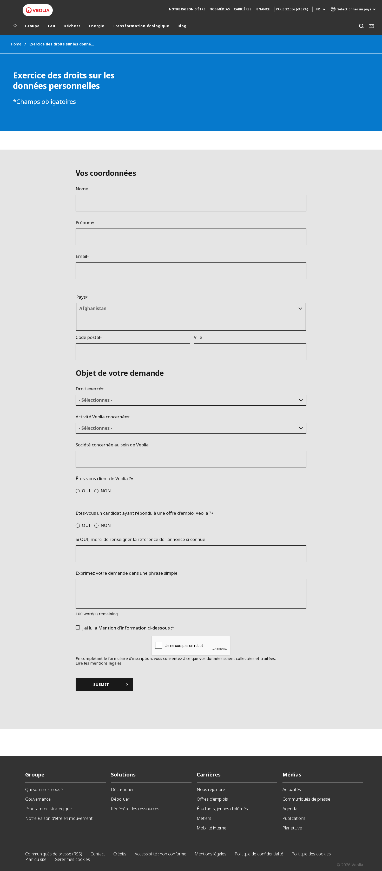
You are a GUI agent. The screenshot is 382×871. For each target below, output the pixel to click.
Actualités (291, 789)
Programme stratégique (48, 809)
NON (106, 491)
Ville (198, 337)
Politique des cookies (311, 854)
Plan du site (36, 859)
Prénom (84, 222)
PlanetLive (292, 828)
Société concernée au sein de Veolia (112, 445)
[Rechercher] (361, 26)
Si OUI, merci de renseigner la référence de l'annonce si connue (140, 539)
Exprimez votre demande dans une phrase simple (126, 573)
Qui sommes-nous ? (44, 789)
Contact (97, 854)
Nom (81, 189)
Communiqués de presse (306, 799)
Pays (81, 297)
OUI (86, 491)
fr (318, 9)
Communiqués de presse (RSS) (53, 854)
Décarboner (122, 789)
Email (81, 256)
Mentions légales (210, 854)
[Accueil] (15, 27)
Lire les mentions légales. (99, 663)
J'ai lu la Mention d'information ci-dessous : (127, 628)
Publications (293, 818)
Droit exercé (88, 389)
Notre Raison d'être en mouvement (59, 818)
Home (16, 44)
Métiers (204, 818)
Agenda (289, 809)
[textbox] (187, 308)
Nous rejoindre (211, 789)
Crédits (119, 854)
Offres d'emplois (212, 799)
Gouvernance (38, 799)
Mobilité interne (211, 828)
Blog (181, 26)
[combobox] (191, 308)
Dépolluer (120, 799)
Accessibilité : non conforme (160, 854)
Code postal (88, 337)
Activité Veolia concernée (101, 417)
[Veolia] (38, 10)
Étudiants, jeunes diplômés (222, 809)
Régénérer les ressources (135, 809)
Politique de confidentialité (259, 854)
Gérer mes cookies (72, 859)
